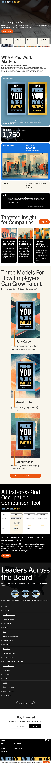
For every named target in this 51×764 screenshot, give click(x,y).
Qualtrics (5, 678)
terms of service (38, 762)
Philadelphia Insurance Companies (13, 661)
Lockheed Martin (8, 640)
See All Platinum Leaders (25, 703)
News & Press (17, 746)
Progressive (6, 670)
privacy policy (31, 762)
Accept (46, 762)
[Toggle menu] (48, 2)
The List (3, 746)
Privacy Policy (4, 751)
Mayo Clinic (6, 649)
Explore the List (7, 31)
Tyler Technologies (8, 691)
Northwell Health (8, 657)
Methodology (17, 743)
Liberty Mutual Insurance (10, 636)
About (2, 743)
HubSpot (5, 627)
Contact (3, 748)
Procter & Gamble (8, 666)
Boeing (5, 606)
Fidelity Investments (9, 615)
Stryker (5, 683)
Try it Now (6, 555)
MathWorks (6, 644)
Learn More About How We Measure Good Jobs (25, 476)
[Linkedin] (46, 740)
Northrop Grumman (9, 653)
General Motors (7, 623)
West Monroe (7, 695)
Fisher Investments (8, 619)
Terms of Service (18, 748)
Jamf (4, 632)
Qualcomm (6, 674)
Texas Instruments (8, 687)
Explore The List (44, 221)
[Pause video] (50, 36)
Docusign (6, 610)
